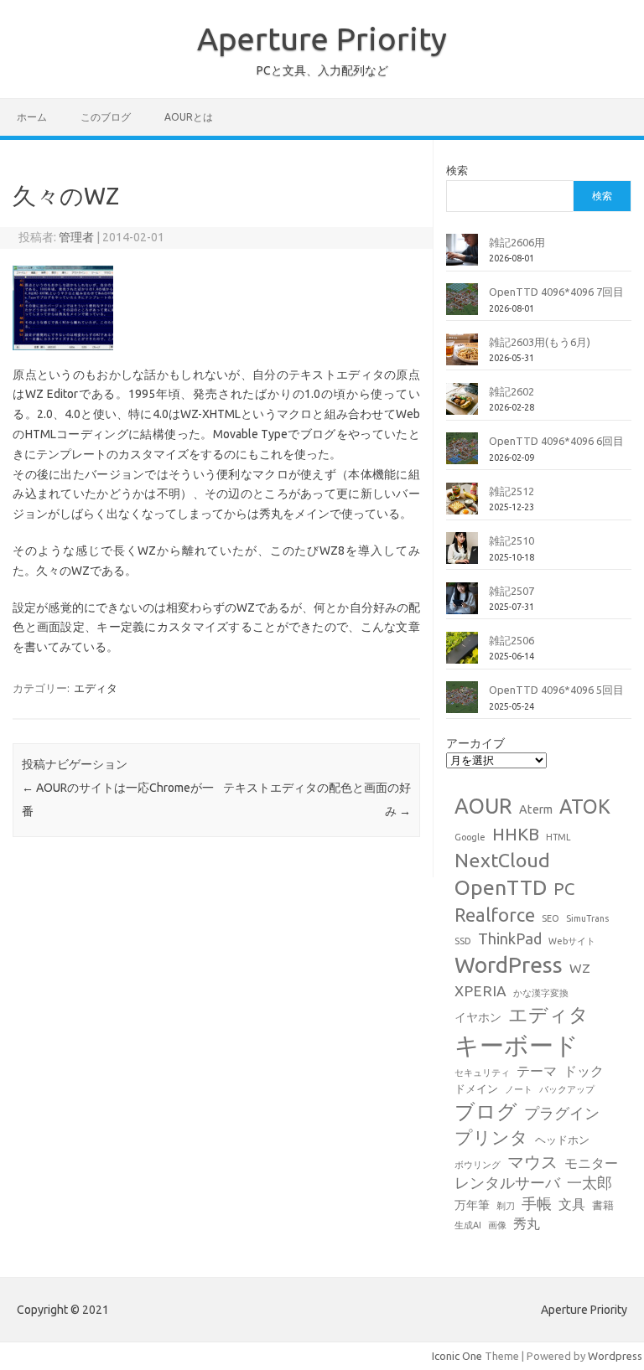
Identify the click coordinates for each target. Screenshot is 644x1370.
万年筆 (472, 1205)
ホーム (32, 116)
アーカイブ (475, 743)
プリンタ (491, 1137)
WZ (579, 967)
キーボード (516, 1045)
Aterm (536, 809)
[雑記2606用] (462, 256)
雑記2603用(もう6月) (539, 342)
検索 (457, 170)
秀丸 (526, 1223)
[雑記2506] (462, 654)
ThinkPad (510, 938)
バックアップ (567, 1089)
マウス (532, 1161)
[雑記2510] (462, 554)
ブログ (485, 1111)
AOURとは (188, 116)
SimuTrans (587, 918)
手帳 (537, 1204)
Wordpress (615, 1356)
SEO (550, 918)
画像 (497, 1225)
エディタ (95, 688)
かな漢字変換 (541, 993)
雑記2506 (511, 640)
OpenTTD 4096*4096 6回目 (556, 441)
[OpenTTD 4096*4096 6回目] (462, 455)
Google (470, 837)
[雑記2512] (462, 505)
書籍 (603, 1205)
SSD (462, 941)
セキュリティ (482, 1073)
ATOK (584, 806)
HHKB (515, 834)
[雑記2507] (462, 605)
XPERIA (480, 991)
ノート (518, 1089)
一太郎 (589, 1183)
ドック (584, 1070)
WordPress (508, 964)
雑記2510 (511, 540)
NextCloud (502, 860)
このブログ (105, 116)
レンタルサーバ (507, 1183)
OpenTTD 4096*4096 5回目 (556, 689)
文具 (571, 1204)
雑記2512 (511, 491)
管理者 (76, 237)
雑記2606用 (517, 242)
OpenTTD (500, 887)
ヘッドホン (562, 1139)
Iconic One (457, 1356)
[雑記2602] (462, 405)
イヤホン (477, 1017)
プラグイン (562, 1113)
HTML (558, 837)
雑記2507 (511, 591)
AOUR (483, 806)
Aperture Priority (322, 38)
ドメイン (476, 1088)
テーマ (537, 1070)
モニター (591, 1163)
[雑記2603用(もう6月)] (462, 356)
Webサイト (571, 941)
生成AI (467, 1225)
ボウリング (477, 1165)
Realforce (494, 915)
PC (563, 888)
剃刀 (505, 1206)
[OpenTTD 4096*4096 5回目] (462, 703)
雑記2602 (511, 391)
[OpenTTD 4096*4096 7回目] (462, 305)
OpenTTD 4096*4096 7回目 (556, 291)
